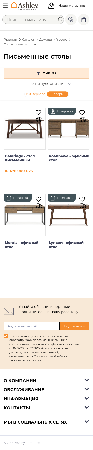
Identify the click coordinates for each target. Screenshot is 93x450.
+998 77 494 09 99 (71, 19)
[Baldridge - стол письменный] (24, 128)
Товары (57, 94)
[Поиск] (60, 19)
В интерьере (35, 94)
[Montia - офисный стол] (24, 215)
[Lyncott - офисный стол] (68, 215)
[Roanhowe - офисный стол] (68, 128)
